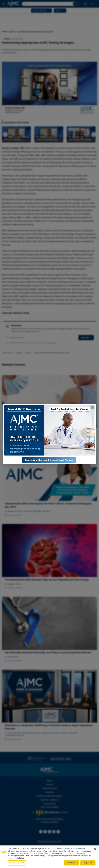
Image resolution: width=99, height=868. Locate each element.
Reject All (88, 863)
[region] (49, 856)
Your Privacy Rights (17, 863)
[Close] (95, 849)
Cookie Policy (19, 858)
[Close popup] (92, 407)
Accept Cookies (71, 863)
